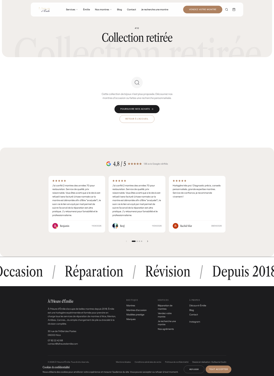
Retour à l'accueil (137, 119)
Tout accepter (218, 369)
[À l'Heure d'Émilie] (44, 9)
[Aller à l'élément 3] (139, 241)
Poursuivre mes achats (135, 109)
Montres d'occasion (136, 310)
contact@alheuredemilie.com (63, 343)
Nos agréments (166, 329)
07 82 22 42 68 (55, 340)
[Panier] (234, 10)
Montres (130, 305)
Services (70, 9)
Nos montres (102, 9)
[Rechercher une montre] (227, 10)
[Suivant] (147, 241)
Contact (131, 9)
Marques (131, 319)
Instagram (194, 321)
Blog (119, 9)
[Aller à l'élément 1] (134, 241)
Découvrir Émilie (197, 305)
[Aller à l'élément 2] (137, 241)
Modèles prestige (135, 314)
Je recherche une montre (154, 9)
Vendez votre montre (202, 9)
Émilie (86, 9)
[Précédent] (126, 241)
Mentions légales (123, 362)
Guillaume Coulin (218, 362)
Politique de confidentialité (177, 362)
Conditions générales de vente (148, 362)
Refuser (194, 369)
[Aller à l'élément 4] (141, 241)
